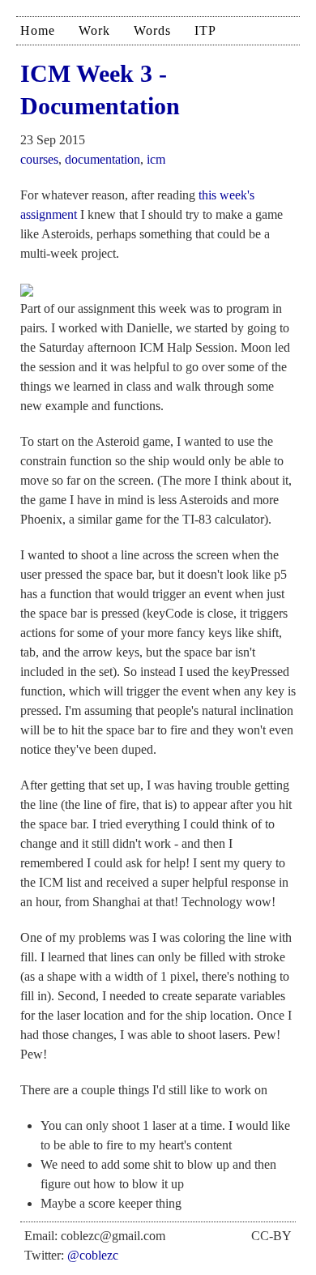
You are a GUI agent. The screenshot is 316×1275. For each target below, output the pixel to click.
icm (156, 159)
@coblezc (92, 1255)
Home (37, 30)
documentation (102, 159)
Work (94, 30)
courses (39, 159)
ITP (205, 30)
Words (152, 30)
